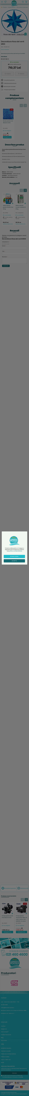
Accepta (14, 561)
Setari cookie (14, 556)
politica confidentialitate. (15, 551)
